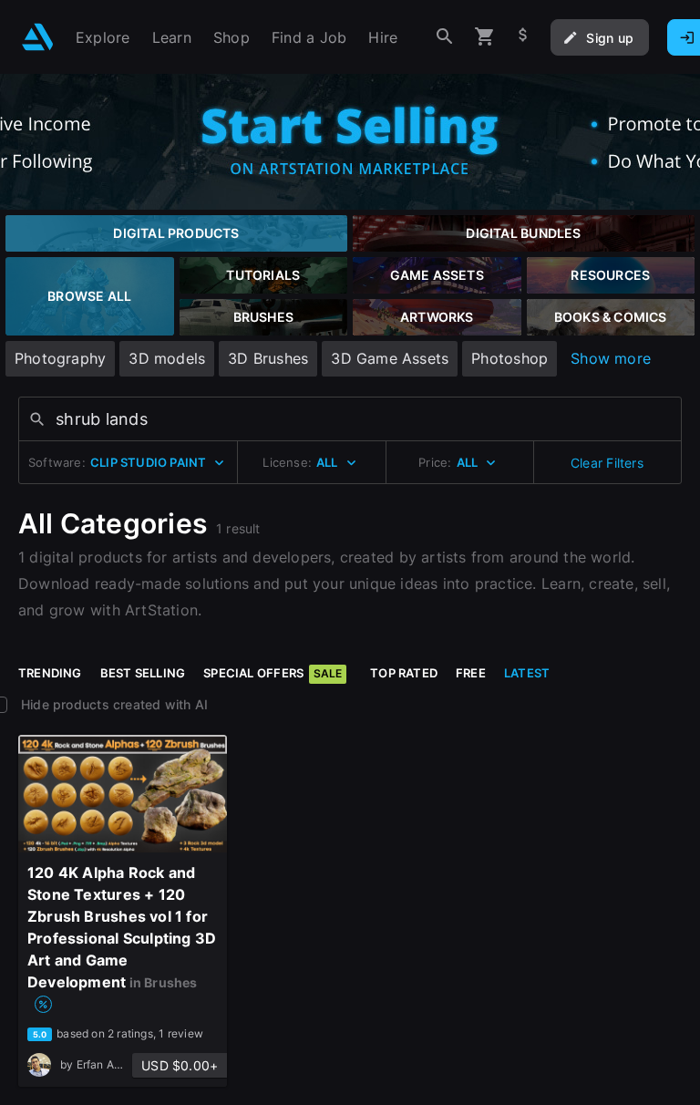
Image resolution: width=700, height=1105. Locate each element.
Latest (527, 673)
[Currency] (523, 37)
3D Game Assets (389, 358)
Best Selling (143, 673)
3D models (167, 358)
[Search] (445, 37)
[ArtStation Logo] (38, 37)
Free (471, 673)
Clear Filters (607, 462)
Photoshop (509, 358)
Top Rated (404, 673)
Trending (50, 673)
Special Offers (272, 673)
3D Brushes (268, 358)
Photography (60, 358)
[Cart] (485, 37)
